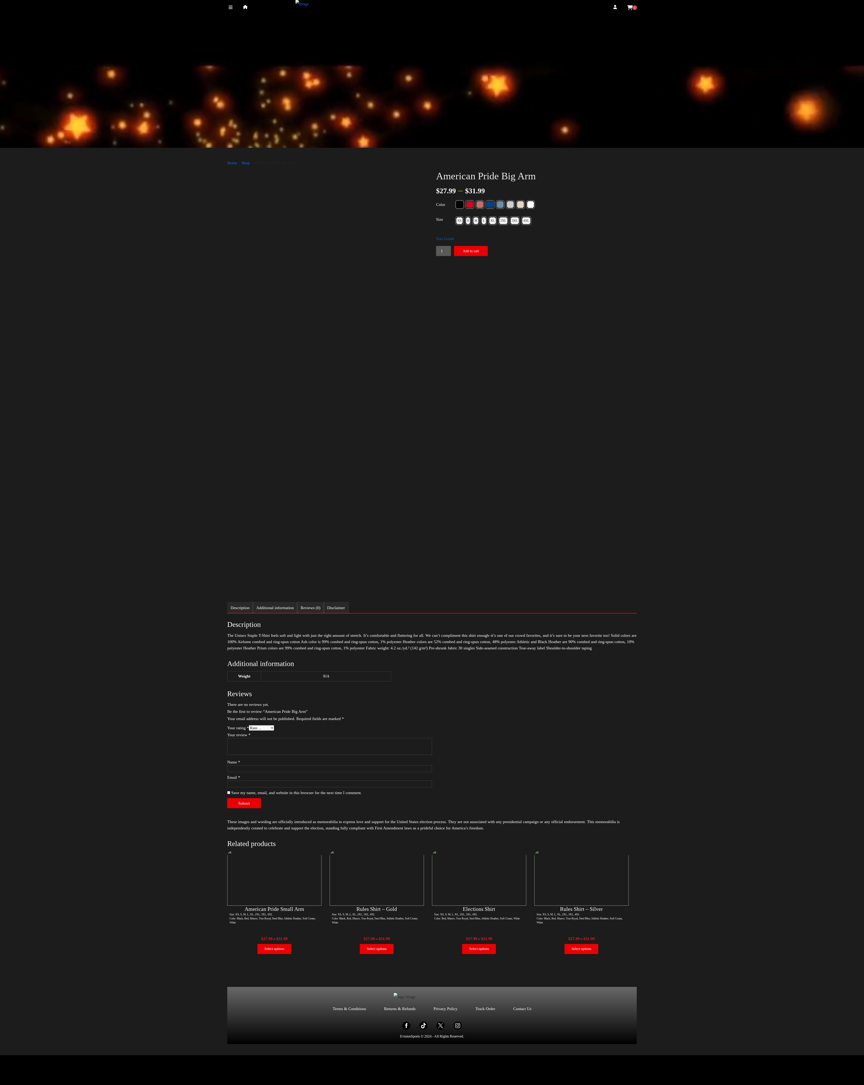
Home (232, 163)
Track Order (485, 1008)
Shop (245, 163)
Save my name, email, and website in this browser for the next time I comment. (296, 792)
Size (439, 219)
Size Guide (445, 238)
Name (233, 762)
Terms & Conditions (349, 1008)
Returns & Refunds (400, 1008)
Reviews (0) (310, 608)
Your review (238, 735)
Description (240, 608)
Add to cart (471, 251)
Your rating (238, 728)
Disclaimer (336, 608)
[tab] (240, 608)
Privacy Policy (445, 1008)
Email (233, 777)
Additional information (275, 608)
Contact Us (522, 1008)
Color (440, 204)
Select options (274, 949)
